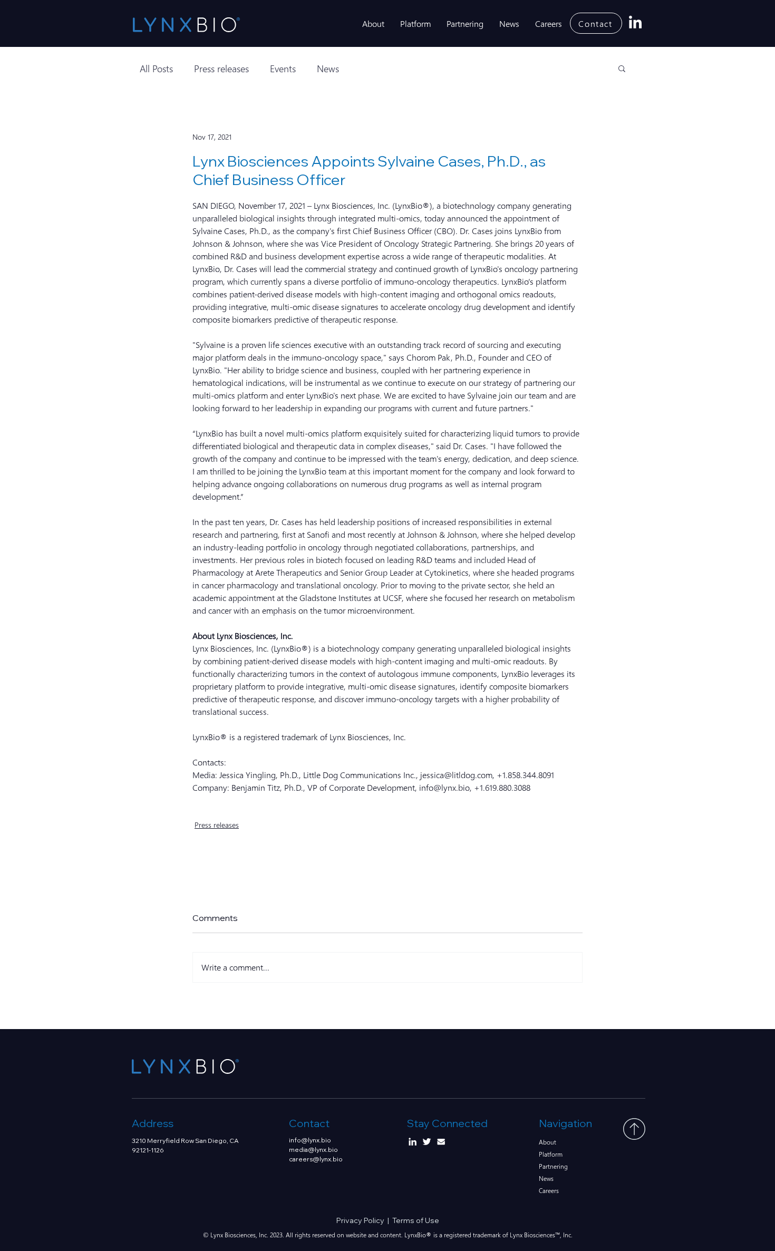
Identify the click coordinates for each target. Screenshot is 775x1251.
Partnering (553, 1166)
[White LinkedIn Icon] (412, 1141)
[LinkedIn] (635, 23)
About (547, 1142)
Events (283, 68)
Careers (549, 1191)
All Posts (156, 68)
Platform (551, 1154)
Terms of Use (415, 1220)
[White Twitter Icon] (426, 1141)
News (328, 68)
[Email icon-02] (441, 1141)
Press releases (221, 68)
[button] (622, 68)
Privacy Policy (362, 1220)
